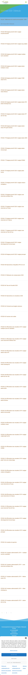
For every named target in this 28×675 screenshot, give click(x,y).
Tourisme (14, 635)
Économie (14, 632)
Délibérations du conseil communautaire (14, 19)
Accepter (14, 654)
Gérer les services (13, 650)
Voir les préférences (14, 662)
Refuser (14, 658)
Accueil (2, 19)
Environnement (14, 633)
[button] (26, 638)
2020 (25, 19)
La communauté (14, 630)
